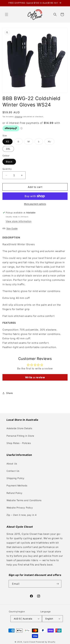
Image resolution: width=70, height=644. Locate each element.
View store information (18, 221)
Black (9, 161)
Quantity (7, 169)
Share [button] (9, 393)
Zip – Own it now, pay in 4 (22, 515)
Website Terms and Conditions (24, 500)
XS (7, 141)
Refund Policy (14, 493)
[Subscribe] (57, 584)
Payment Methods (17, 485)
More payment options (35, 204)
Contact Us (13, 470)
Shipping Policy (15, 478)
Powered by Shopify (45, 642)
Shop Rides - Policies (19, 443)
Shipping (18, 116)
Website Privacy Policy (20, 507)
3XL (8, 148)
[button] (6, 14)
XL (51, 142)
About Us (12, 463)
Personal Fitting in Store (20, 435)
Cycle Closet (29, 642)
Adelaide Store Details (19, 428)
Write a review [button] (35, 377)
